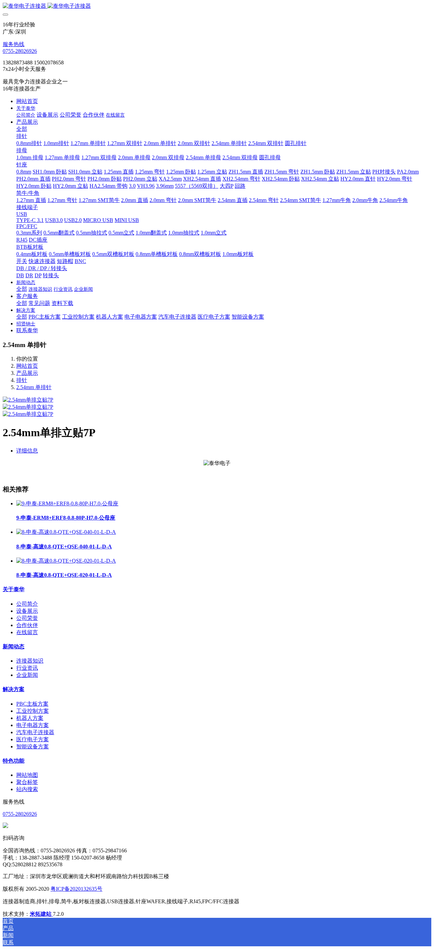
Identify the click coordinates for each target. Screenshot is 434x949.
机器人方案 (29, 718)
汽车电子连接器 (35, 732)
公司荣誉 (27, 618)
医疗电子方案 (32, 739)
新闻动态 (13, 646)
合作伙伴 (27, 625)
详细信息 (27, 450)
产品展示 (27, 373)
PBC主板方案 (32, 704)
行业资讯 (27, 668)
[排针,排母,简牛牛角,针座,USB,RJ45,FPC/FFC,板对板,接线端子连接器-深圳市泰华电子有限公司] (217, 6)
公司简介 (27, 604)
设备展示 (27, 611)
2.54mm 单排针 (34, 387)
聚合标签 (27, 782)
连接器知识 (29, 661)
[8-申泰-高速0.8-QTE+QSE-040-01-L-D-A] (66, 532)
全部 (21, 129)
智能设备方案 (32, 746)
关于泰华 (13, 589)
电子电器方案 (32, 725)
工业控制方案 (32, 711)
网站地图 (27, 775)
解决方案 (13, 689)
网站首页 (27, 101)
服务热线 (13, 44)
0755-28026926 (20, 51)
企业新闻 (27, 675)
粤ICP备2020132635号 (76, 889)
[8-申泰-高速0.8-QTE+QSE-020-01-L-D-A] (66, 561)
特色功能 (13, 761)
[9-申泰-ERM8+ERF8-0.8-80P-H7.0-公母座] (67, 503)
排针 (21, 380)
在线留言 (27, 632)
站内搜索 (27, 789)
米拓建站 (41, 914)
